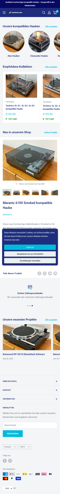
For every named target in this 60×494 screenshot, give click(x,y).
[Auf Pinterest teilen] (45, 273)
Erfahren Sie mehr (12, 240)
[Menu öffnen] (4, 12)
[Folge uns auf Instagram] (10, 461)
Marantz (7, 214)
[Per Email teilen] (55, 273)
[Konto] (49, 12)
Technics (10, 102)
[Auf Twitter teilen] (50, 273)
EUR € (22, 447)
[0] (55, 12)
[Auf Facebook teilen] (39, 273)
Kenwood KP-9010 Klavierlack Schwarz (24, 354)
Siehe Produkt (50, 132)
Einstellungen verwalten (30, 260)
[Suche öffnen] (43, 12)
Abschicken (13, 433)
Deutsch (7, 447)
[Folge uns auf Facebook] (5, 461)
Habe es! (30, 247)
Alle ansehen (51, 26)
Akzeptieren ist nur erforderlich (30, 254)
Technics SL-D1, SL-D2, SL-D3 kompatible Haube (20, 107)
